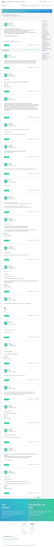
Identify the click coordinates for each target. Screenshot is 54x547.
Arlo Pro (24, 526)
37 (32, 315)
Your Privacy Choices (13, 545)
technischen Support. (29, 483)
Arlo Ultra (24, 525)
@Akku (7, 349)
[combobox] (35, 5)
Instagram (14, 524)
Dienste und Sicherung (46, 39)
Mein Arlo (44, 1)
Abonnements (9, 1)
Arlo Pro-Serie (13, 14)
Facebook (8, 524)
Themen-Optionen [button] (51, 19)
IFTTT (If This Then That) (46, 48)
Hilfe (51, 5)
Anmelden (48, 5)
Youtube (12, 524)
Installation (44, 50)
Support (41, 1)
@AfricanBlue (8, 271)
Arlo (2, 545)
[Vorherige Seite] (34, 497)
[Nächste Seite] (51, 50)
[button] (39, 22)
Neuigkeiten (32, 527)
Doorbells (17, 1)
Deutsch (3, 14)
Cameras (14, 1)
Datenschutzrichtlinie (7, 545)
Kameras (7, 14)
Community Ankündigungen (45, 37)
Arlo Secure (44, 27)
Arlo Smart (44, 29)
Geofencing (17, 41)
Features (44, 41)
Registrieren (43, 5)
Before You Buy (45, 31)
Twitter (10, 524)
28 (32, 117)
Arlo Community (4, 5)
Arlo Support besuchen (5, 517)
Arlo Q (23, 529)
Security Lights (22, 1)
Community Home (33, 530)
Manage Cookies (20, 545)
